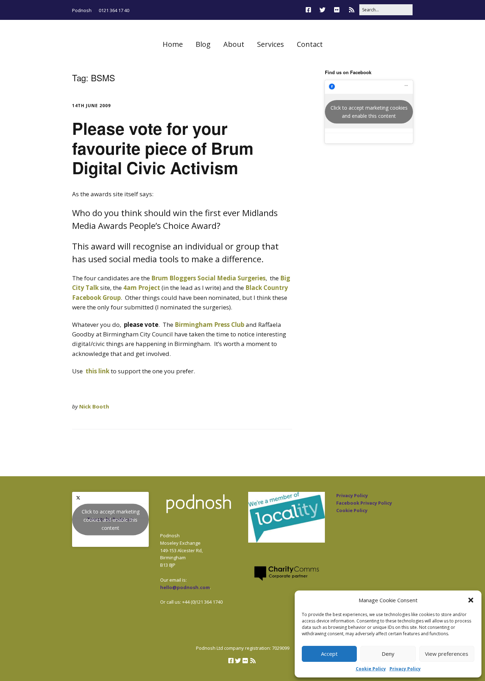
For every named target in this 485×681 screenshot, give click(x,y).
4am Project (141, 288)
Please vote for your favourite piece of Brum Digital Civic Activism (163, 147)
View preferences (446, 653)
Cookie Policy (371, 669)
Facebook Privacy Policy (364, 503)
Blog (203, 44)
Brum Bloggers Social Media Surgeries (208, 278)
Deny (388, 653)
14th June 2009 (91, 106)
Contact (310, 44)
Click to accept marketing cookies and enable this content (369, 111)
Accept (329, 653)
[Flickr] (337, 10)
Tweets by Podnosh (111, 519)
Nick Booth (94, 406)
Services (270, 44)
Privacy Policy (405, 669)
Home (173, 44)
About (233, 44)
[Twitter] (322, 10)
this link (97, 371)
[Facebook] (310, 10)
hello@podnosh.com (185, 587)
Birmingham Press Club (209, 324)
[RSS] (351, 10)
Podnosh (82, 10)
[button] (470, 600)
